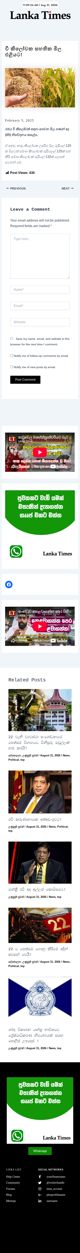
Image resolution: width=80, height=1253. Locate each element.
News (66, 755)
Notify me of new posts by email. (35, 367)
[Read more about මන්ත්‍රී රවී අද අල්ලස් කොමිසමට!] (40, 863)
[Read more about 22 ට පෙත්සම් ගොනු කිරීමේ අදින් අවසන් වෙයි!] (40, 925)
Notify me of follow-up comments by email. (41, 355)
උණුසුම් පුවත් (30, 755)
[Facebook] (9, 584)
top (23, 759)
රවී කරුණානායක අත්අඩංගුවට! (35, 820)
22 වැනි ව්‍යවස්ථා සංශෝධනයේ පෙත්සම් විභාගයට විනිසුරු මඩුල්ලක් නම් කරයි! (39, 742)
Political (13, 759)
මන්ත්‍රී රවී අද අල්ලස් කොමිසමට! (37, 890)
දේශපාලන (14, 755)
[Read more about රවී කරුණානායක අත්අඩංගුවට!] (40, 792)
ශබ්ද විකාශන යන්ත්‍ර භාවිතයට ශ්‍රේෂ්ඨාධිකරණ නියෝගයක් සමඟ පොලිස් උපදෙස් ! (35, 1035)
